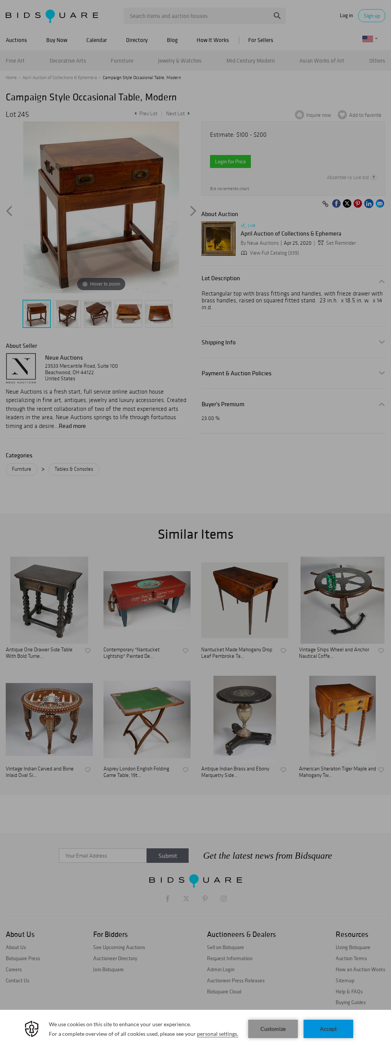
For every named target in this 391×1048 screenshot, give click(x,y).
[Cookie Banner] (195, 1029)
